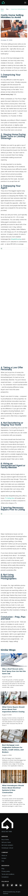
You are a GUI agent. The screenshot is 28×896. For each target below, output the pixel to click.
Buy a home (5, 839)
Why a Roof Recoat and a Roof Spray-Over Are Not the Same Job (14, 671)
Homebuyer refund (7, 848)
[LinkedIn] (20, 885)
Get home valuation (7, 845)
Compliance (5, 877)
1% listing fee (9, 498)
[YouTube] (16, 885)
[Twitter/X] (12, 885)
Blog (7, 9)
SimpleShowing (16, 239)
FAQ (3, 861)
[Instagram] (3, 885)
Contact (4, 858)
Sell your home (6, 842)
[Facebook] (7, 885)
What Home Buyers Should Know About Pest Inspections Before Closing (13, 709)
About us (4, 855)
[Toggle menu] (25, 2)
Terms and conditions (8, 874)
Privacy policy (6, 871)
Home (2, 9)
